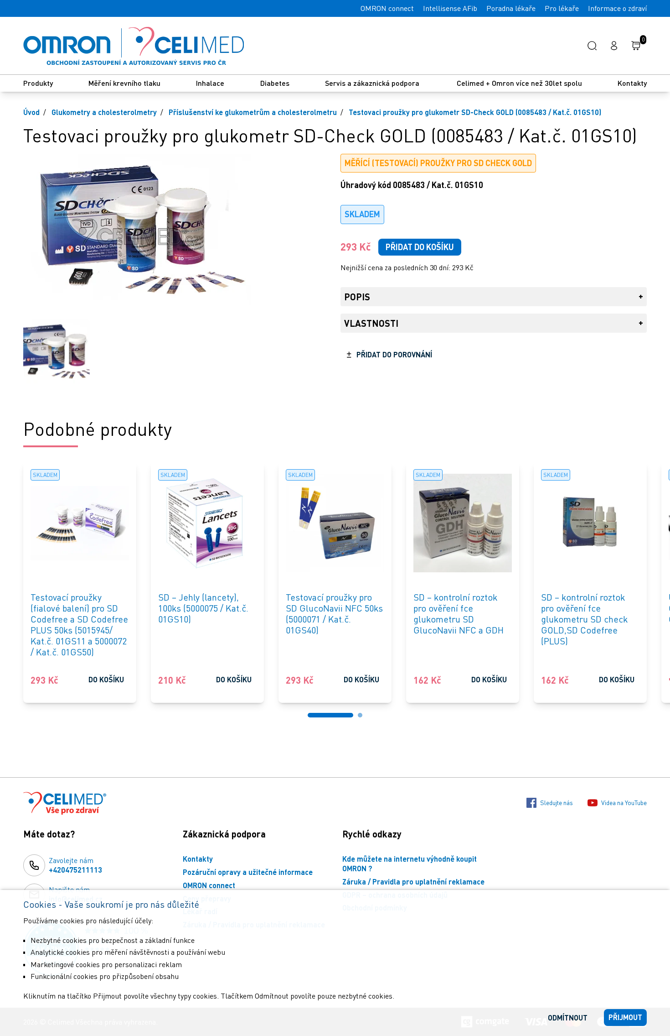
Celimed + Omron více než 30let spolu (519, 82)
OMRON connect (387, 8)
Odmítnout (568, 1017)
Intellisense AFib (450, 8)
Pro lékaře (562, 8)
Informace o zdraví (617, 8)
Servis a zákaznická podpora (373, 82)
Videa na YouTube (624, 802)
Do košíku (106, 679)
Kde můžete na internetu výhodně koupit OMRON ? (409, 863)
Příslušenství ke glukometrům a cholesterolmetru (253, 112)
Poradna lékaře (511, 8)
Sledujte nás (556, 802)
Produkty (38, 82)
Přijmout (625, 1017)
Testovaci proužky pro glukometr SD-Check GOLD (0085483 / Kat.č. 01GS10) (475, 112)
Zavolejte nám (75, 865)
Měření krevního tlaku (124, 82)
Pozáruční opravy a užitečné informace (248, 872)
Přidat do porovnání (394, 354)
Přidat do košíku (420, 247)
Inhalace (210, 82)
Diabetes (274, 82)
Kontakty (632, 82)
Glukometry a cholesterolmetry (104, 112)
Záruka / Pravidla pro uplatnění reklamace (413, 881)
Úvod (31, 112)
